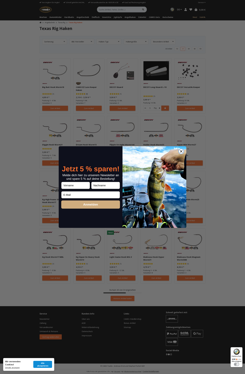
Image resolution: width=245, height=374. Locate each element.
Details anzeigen (12, 367)
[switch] (236, 364)
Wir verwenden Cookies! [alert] (13, 363)
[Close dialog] (181, 151)
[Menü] (240, 348)
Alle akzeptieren (42, 364)
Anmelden (90, 204)
